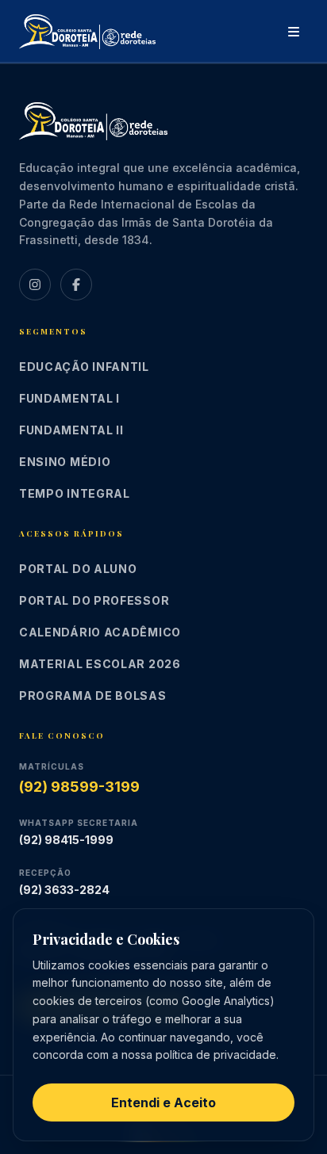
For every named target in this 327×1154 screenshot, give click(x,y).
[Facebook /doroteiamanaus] (76, 284)
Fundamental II (71, 430)
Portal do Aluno (78, 568)
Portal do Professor (94, 600)
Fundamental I (69, 398)
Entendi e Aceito (163, 1102)
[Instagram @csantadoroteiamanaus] (35, 284)
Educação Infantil (84, 366)
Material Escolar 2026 (100, 664)
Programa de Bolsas (93, 695)
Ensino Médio (64, 461)
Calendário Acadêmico (100, 632)
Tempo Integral (74, 493)
